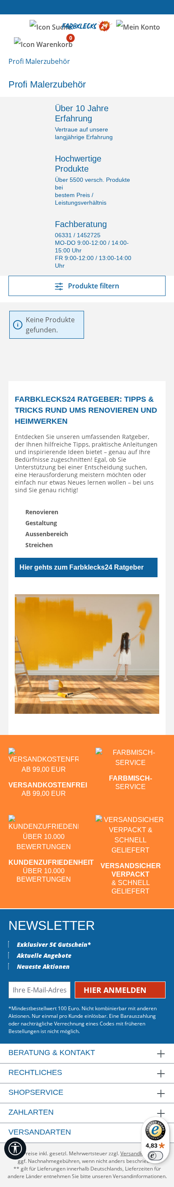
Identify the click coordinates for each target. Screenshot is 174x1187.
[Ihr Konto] (138, 27)
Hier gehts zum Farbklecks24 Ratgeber (81, 567)
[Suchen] (50, 27)
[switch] (155, 1155)
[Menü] (16, 26)
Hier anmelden (116, 990)
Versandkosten (137, 1153)
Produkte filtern (92, 286)
